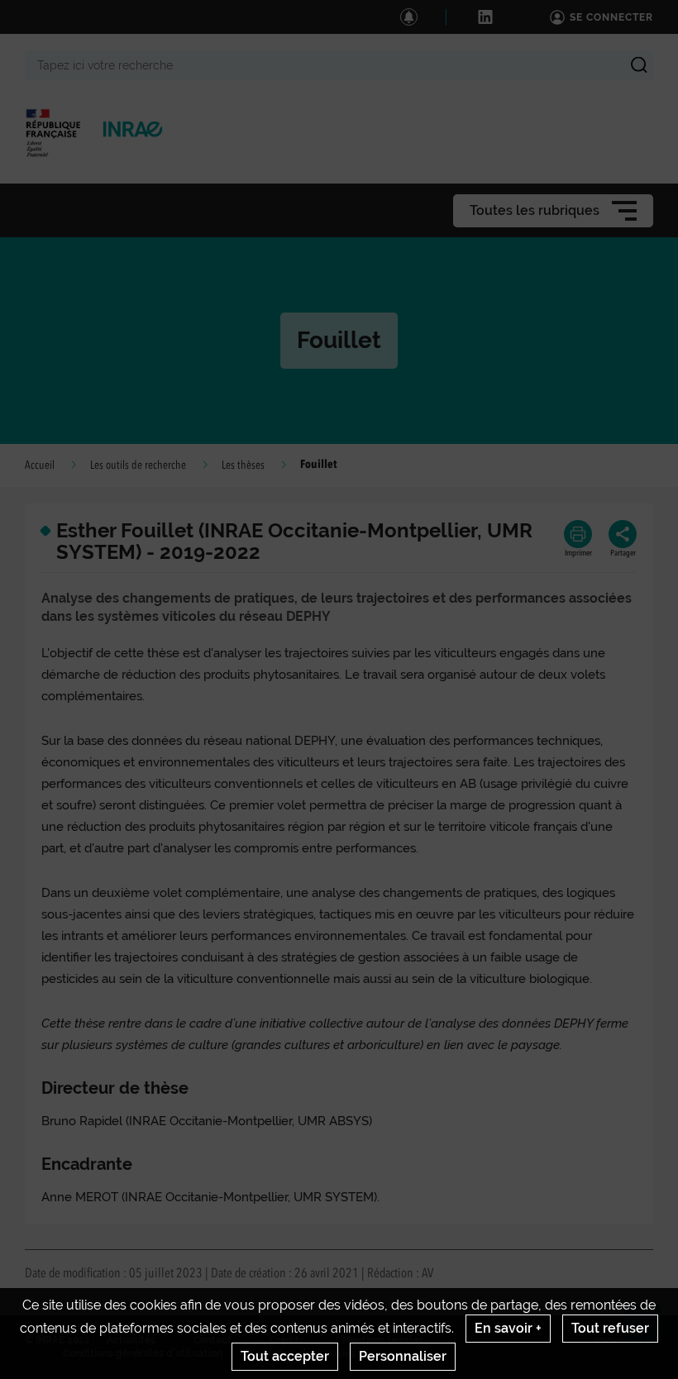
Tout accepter (285, 1356)
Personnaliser (402, 1356)
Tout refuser (610, 1328)
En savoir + (508, 1328)
